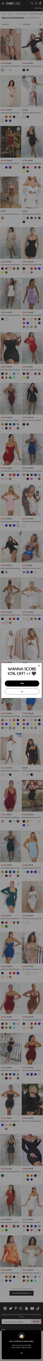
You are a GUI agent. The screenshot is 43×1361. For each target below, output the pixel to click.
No (22, 691)
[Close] (39, 665)
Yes (22, 683)
